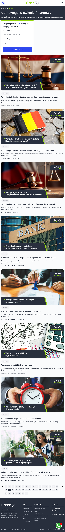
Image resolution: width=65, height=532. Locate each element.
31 (53, 490)
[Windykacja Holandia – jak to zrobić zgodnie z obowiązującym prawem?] (32, 72)
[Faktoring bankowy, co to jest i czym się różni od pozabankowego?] (32, 233)
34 (9, 493)
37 (19, 493)
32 (57, 490)
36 (16, 493)
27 (40, 490)
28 (43, 490)
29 (46, 490)
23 (26, 490)
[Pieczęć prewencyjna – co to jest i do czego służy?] (32, 287)
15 (53, 486)
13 (46, 486)
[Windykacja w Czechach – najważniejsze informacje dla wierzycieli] (32, 180)
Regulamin (48, 529)
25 (33, 490)
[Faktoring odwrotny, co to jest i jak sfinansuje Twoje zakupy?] (32, 448)
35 (13, 493)
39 (26, 493)
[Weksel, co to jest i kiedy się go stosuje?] (32, 340)
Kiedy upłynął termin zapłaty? (10, 38)
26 (36, 490)
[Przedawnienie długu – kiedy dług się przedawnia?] (32, 394)
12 (43, 486)
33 (6, 493)
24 (29, 490)
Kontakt (42, 529)
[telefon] (3, 3)
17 (6, 490)
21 (19, 490)
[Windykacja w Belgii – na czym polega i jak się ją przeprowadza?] (32, 126)
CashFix (3, 9)
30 (50, 490)
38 (23, 493)
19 (13, 490)
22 (23, 490)
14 (50, 486)
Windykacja (5, 93)
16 (57, 486)
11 (40, 486)
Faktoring (5, 254)
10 (36, 486)
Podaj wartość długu (8, 30)
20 (16, 490)
